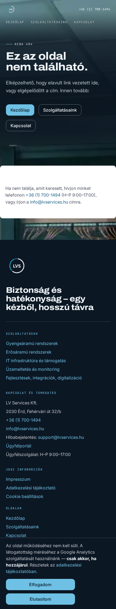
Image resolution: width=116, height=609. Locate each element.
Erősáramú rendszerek (29, 352)
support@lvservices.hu (61, 437)
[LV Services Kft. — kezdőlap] (11, 9)
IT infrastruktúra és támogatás (36, 360)
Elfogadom (40, 584)
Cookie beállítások (24, 496)
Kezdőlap (15, 22)
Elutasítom (40, 599)
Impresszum (18, 479)
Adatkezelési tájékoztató (31, 487)
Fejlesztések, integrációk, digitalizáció (44, 377)
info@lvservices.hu (49, 202)
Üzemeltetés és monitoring (33, 369)
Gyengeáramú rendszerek (32, 343)
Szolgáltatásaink (49, 22)
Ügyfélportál (18, 445)
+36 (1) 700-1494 (94, 9)
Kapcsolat (84, 22)
